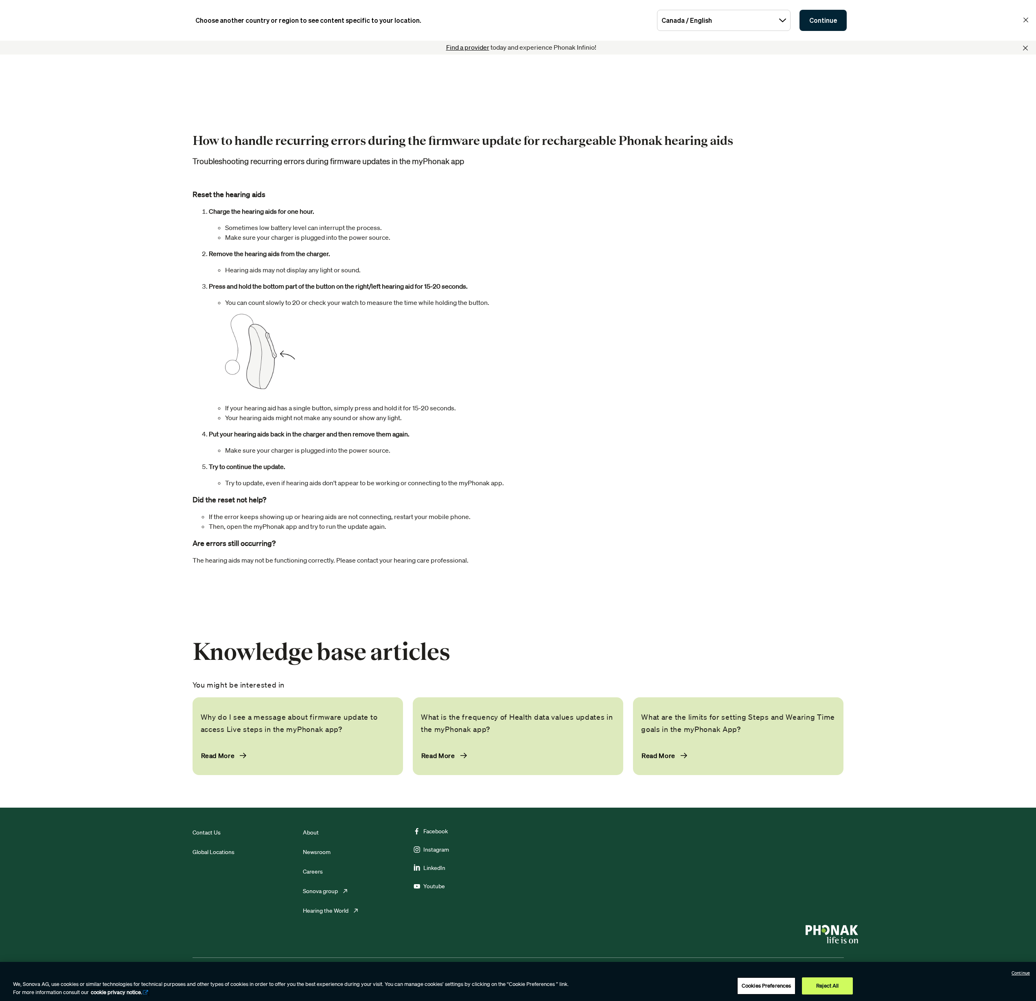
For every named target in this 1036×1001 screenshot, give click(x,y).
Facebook (435, 831)
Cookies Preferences (766, 985)
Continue (823, 20)
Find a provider (467, 47)
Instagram (436, 849)
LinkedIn (434, 868)
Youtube (434, 886)
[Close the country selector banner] (1025, 20)
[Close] (1025, 48)
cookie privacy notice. (116, 992)
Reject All (827, 985)
